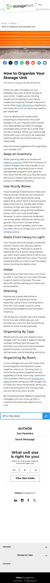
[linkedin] (15, 500)
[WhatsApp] (22, 63)
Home (4, 23)
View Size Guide (25, 478)
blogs (13, 23)
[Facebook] (5, 63)
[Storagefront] (20, 8)
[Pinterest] (27, 63)
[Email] (45, 63)
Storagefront (25, 577)
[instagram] (22, 500)
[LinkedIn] (16, 63)
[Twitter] (10, 63)
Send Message (25, 439)
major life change (25, 105)
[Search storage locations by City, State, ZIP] (46, 415)
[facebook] (28, 500)
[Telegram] (39, 63)
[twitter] (34, 500)
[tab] (25, 547)
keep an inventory (13, 162)
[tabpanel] (25, 547)
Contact (6, 563)
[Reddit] (33, 63)
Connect (7, 547)
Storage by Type (25, 555)
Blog (40, 4)
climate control (11, 232)
